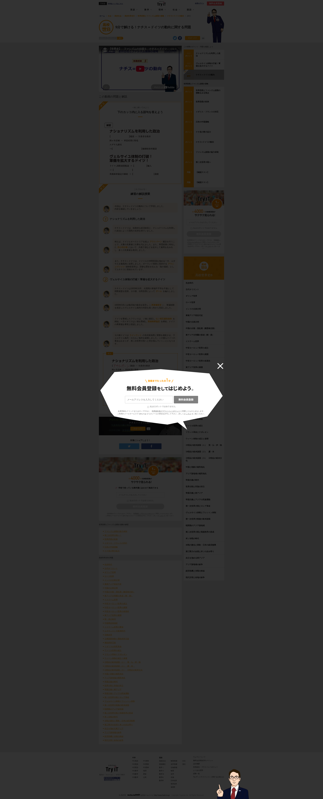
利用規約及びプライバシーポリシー (166, 411)
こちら (188, 414)
